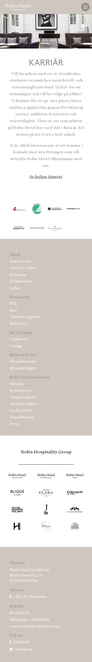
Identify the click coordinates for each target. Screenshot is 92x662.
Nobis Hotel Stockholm (29, 377)
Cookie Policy (20, 411)
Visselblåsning (21, 417)
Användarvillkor (23, 404)
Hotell (14, 255)
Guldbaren (18, 339)
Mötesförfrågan (22, 368)
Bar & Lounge (21, 333)
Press (14, 424)
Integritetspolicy (23, 397)
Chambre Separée (24, 317)
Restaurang (19, 297)
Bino (13, 310)
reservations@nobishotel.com (34, 626)
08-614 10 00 (19, 613)
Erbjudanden (20, 281)
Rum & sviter (20, 261)
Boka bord (18, 324)
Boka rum (17, 275)
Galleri (15, 288)
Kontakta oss (20, 391)
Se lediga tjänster (46, 177)
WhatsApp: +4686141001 (29, 620)
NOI (13, 304)
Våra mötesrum (22, 362)
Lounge (15, 346)
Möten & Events (23, 355)
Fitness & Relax (22, 268)
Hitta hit (16, 384)
